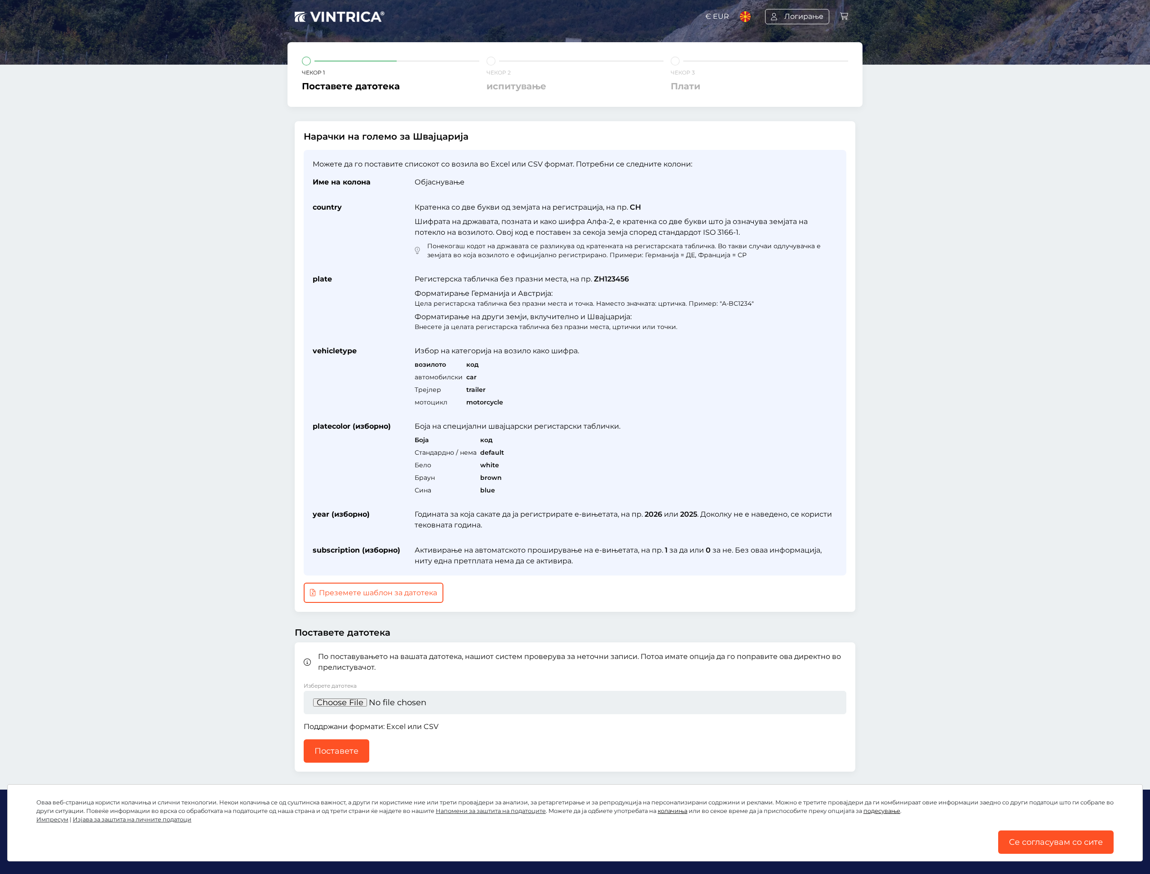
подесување (881, 811)
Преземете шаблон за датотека (377, 593)
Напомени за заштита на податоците (491, 811)
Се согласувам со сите (1056, 842)
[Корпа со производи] (844, 16)
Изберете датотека (330, 685)
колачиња (672, 811)
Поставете (336, 751)
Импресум (52, 819)
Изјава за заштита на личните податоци (132, 819)
